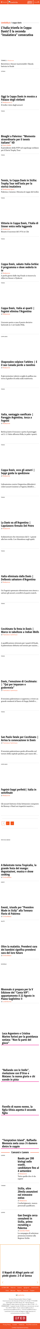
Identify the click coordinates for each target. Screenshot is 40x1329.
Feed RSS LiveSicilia (31, 1324)
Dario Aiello (7, 145)
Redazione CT (7, 102)
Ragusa (19, 1290)
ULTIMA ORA (5, 1287)
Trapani (32, 1290)
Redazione (11, 60)
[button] (2, 1282)
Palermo (13, 1287)
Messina (12, 1290)
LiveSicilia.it (5, 22)
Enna (7, 1290)
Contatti (14, 1324)
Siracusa (25, 1290)
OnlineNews (7, 877)
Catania (19, 1287)
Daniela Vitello (24, 1231)
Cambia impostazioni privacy (20, 1327)
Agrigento (26, 1287)
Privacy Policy (7, 1324)
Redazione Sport (8, 189)
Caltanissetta (35, 1287)
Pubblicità (21, 1324)
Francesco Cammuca (10, 635)
